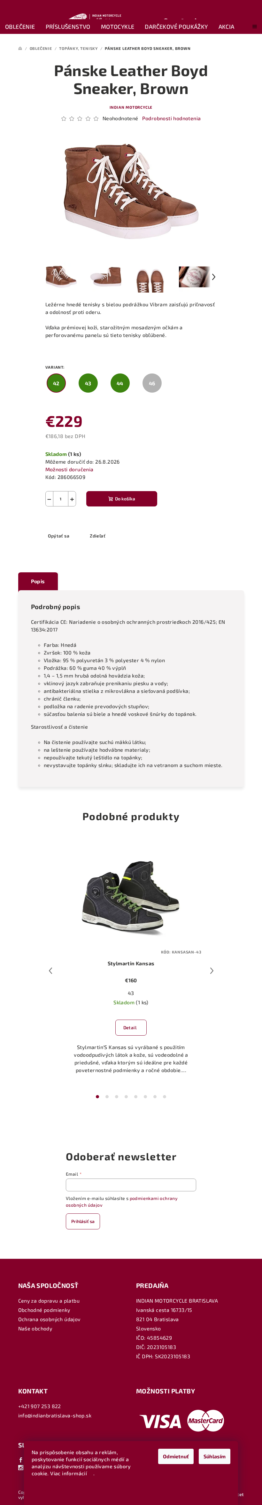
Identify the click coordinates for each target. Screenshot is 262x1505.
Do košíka (125, 498)
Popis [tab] (38, 581)
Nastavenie (51, 1489)
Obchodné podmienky (44, 1310)
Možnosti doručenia (69, 469)
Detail (129, 1027)
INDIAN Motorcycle (131, 107)
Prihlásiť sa (83, 1221)
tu (91, 1473)
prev (50, 971)
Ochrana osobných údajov (49, 1319)
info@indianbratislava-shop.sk (55, 1415)
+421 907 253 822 (39, 1406)
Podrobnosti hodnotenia (171, 118)
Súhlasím (215, 1456)
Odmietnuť (176, 1456)
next (212, 971)
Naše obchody (35, 1328)
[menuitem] (20, 27)
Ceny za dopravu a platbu (49, 1300)
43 (131, 993)
